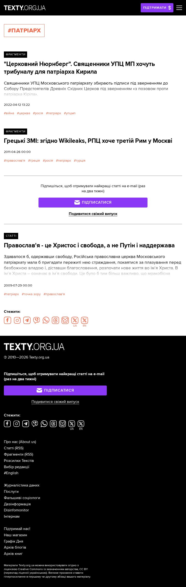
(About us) (27, 441)
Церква (24, 113)
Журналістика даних (21, 485)
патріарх (54, 113)
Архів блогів (15, 547)
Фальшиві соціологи (22, 497)
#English (11, 473)
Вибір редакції (16, 467)
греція (35, 160)
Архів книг (13, 553)
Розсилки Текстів (19, 460)
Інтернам (12, 516)
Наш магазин (15, 535)
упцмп (71, 113)
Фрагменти (15, 54)
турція (80, 160)
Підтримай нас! (17, 528)
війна (10, 113)
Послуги (11, 491)
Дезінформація (17, 504)
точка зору (32, 294)
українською (38, 573)
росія (39, 113)
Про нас (11, 441)
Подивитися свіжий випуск (93, 213)
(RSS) (19, 448)
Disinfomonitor (16, 510)
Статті (11, 236)
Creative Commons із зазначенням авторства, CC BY (53, 569)
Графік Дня (13, 541)
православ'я (15, 160)
